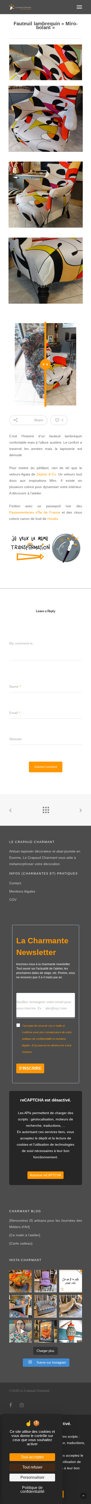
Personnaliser (32, 1477)
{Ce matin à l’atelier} (24, 1235)
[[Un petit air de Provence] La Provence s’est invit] (20, 1281)
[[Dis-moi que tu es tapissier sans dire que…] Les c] (20, 1331)
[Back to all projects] (45, 809)
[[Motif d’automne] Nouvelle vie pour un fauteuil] (20, 1306)
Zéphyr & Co (46, 474)
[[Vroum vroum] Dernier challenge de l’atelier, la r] (70, 1306)
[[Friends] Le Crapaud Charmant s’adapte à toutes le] (45, 1281)
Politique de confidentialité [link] (32, 1490)
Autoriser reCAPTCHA (45, 1175)
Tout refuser (32, 1467)
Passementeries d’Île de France (34, 512)
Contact (15, 883)
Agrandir (47, 115)
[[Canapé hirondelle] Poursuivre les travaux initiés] (45, 1306)
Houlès (52, 519)
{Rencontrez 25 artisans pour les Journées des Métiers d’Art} (45, 1224)
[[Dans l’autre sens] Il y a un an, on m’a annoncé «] (45, 1331)
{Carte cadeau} (21, 1243)
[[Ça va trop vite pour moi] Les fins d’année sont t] (70, 1281)
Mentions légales (22, 891)
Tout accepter (32, 1457)
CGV (13, 900)
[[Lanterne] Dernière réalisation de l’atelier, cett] (70, 1331)
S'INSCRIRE (30, 1068)
